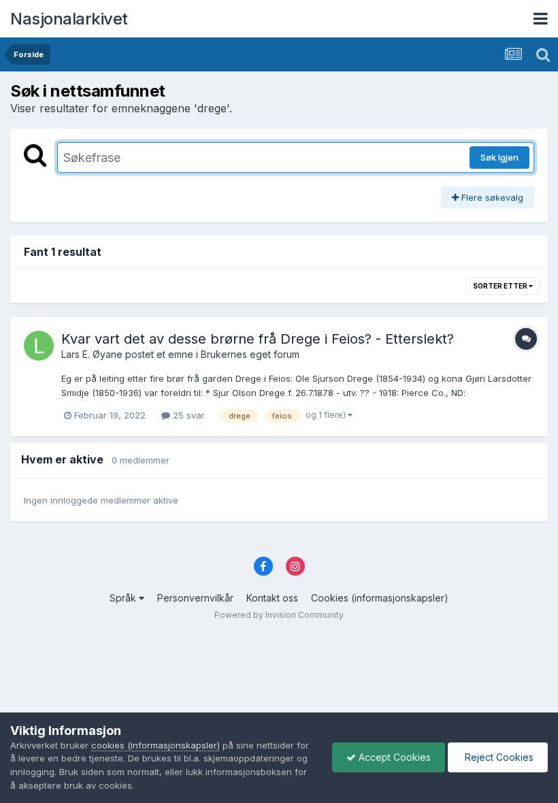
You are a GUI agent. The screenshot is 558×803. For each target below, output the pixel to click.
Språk (124, 598)
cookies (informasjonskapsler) (155, 745)
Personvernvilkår (195, 598)
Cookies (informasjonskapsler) (379, 598)
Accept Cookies (393, 757)
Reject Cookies (498, 757)
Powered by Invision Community (279, 615)
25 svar (187, 415)
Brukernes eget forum (250, 354)
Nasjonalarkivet (69, 19)
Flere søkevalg (491, 197)
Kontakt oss (272, 598)
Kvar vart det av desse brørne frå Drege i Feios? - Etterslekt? (257, 339)
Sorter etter (501, 286)
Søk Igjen (499, 157)
